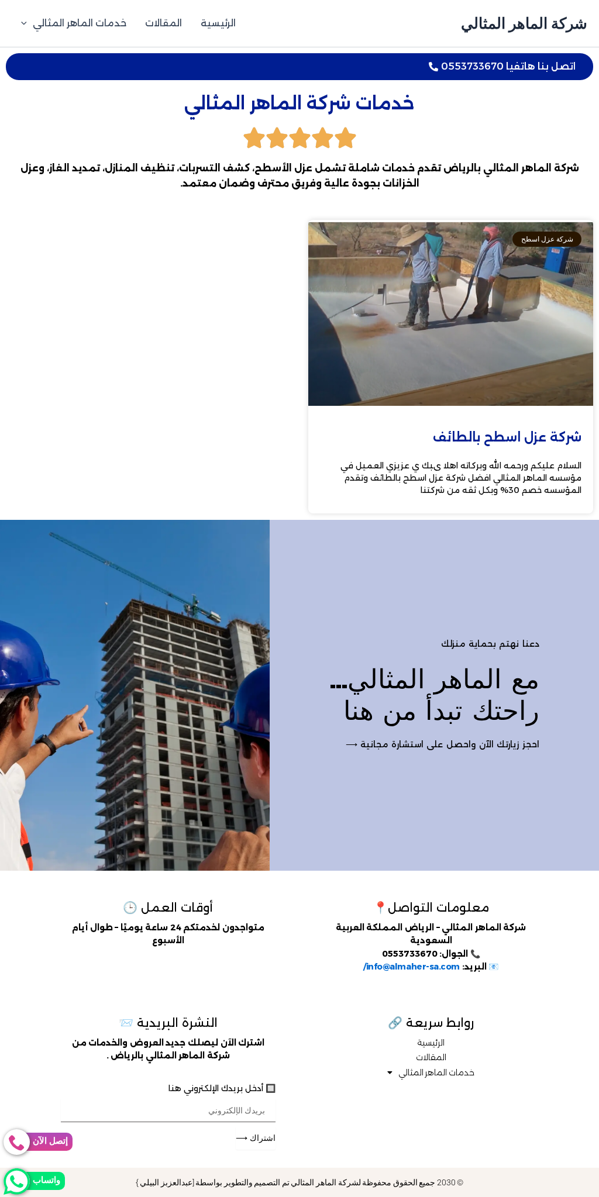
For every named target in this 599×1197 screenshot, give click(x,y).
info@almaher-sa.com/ (411, 966)
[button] (27, 23)
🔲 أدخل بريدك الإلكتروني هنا (222, 1088)
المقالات (163, 23)
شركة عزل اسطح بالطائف (507, 437)
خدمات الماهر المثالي (79, 23)
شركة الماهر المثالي (524, 23)
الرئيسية (218, 23)
